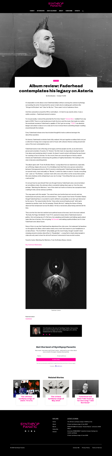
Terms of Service (97, 447)
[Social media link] (43, 334)
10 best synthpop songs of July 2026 (77, 424)
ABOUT (61, 10)
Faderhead (29, 319)
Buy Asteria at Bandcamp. (34, 245)
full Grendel (55, 219)
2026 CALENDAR (52, 10)
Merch (54, 426)
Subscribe (55, 429)
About (54, 424)
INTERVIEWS (40, 10)
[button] (82, 11)
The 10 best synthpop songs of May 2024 (56, 399)
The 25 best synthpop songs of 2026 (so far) (79, 421)
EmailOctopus (59, 366)
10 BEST (32, 10)
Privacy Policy (86, 447)
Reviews (56, 80)
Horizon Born (70, 119)
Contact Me (76, 447)
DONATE (77, 10)
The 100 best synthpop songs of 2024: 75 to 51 (27, 399)
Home (54, 421)
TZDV (73, 123)
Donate (55, 431)
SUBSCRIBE (69, 10)
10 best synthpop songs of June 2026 (77, 435)
